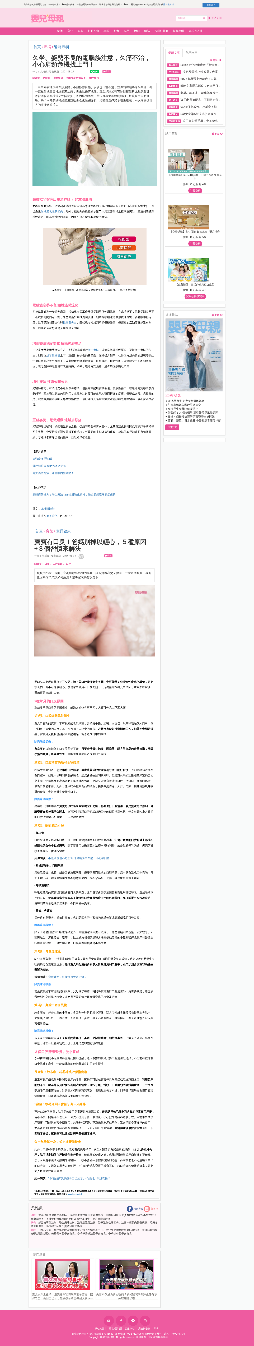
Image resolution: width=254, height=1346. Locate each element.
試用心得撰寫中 (195, 296)
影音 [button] (116, 31)
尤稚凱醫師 (48, 508)
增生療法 (94, 78)
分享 (81, 556)
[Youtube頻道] (109, 1321)
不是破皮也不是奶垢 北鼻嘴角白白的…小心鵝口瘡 (79, 858)
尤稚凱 (46, 78)
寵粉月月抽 (196, 31)
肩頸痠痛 (58, 78)
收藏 (107, 71)
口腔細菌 (58, 563)
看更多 (214, 60)
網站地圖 (100, 1328)
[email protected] (75, 1194)
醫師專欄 (61, 47)
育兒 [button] (70, 31)
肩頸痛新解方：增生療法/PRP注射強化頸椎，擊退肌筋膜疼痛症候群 (74, 494)
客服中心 (129, 1328)
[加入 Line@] (133, 1321)
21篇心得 (195, 190)
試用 (126, 31)
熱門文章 (191, 52)
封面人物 (93, 31)
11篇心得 (195, 243)
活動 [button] (137, 31)
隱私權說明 (168, 4)
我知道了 (211, 5)
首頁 (37, 47)
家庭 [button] (80, 31)
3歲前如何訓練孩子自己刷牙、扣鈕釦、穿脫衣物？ (79, 1178)
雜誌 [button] (147, 31)
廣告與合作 (144, 1328)
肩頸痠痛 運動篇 (42, 458)
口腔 (68, 563)
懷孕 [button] (60, 31)
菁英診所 (51, 515)
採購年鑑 (178, 31)
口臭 (47, 563)
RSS (156, 1328)
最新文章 (174, 52)
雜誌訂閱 (172, 427)
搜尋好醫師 (161, 31)
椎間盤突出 (70, 322)
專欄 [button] (106, 31)
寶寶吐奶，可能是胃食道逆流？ (67, 976)
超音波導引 (53, 355)
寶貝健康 (63, 531)
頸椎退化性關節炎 (76, 78)
